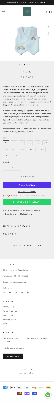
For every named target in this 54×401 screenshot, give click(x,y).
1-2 (13, 143)
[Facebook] (4, 292)
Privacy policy (8, 306)
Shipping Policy (9, 319)
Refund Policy (8, 315)
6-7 (45, 143)
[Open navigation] (3, 12)
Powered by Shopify (27, 373)
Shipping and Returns (16, 226)
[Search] (46, 11)
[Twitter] (10, 292)
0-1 (6, 143)
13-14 (17, 155)
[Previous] (19, 64)
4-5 (29, 143)
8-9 (13, 149)
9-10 (22, 149)
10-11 (31, 149)
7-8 (6, 149)
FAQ (5, 324)
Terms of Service (10, 311)
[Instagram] (16, 292)
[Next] (34, 64)
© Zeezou (27, 369)
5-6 (37, 143)
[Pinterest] (22, 292)
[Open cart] (50, 11)
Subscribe (13, 356)
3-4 (21, 143)
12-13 (7, 155)
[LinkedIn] (28, 292)
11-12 (41, 149)
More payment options (27, 191)
